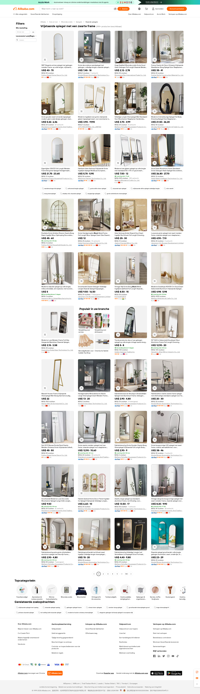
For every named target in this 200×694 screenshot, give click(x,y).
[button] (115, 8)
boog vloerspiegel (50, 193)
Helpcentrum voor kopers (128, 629)
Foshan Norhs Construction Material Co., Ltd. (167, 75)
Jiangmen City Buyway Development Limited (167, 243)
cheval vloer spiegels (95, 607)
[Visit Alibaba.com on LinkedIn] (159, 656)
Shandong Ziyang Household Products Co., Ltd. (57, 178)
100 (126, 574)
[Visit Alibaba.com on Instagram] (168, 656)
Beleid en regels (57, 653)
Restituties (123, 642)
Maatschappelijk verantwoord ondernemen (28, 639)
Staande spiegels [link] (92, 22)
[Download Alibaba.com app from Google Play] (174, 673)
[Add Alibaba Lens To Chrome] (55, 673)
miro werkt (169, 188)
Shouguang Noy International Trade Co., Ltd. (130, 75)
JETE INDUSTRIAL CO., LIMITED (89, 127)
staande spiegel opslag (52, 607)
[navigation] (26, 298)
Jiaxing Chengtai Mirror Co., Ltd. (126, 243)
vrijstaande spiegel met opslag (28, 607)
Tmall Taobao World (89, 683)
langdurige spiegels (94, 193)
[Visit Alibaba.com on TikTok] (177, 656)
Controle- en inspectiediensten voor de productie (66, 647)
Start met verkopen (160, 633)
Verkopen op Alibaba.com (162, 629)
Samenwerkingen (159, 646)
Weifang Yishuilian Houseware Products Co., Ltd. (131, 127)
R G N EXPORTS (120, 296)
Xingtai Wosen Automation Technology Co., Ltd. (94, 75)
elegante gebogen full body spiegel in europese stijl (116, 612)
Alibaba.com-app (141, 673)
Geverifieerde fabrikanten (94, 629)
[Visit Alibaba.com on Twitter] (163, 656)
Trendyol (125, 683)
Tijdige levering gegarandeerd (62, 638)
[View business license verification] (121, 690)
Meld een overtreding (127, 653)
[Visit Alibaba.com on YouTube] (173, 656)
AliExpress (67, 683)
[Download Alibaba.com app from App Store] (157, 673)
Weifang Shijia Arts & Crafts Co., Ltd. (164, 298)
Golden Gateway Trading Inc (125, 352)
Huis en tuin (53, 22)
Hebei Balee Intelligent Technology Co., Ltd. (166, 178)
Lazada (100, 683)
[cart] (147, 9)
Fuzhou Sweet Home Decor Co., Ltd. (54, 75)
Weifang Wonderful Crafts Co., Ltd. (127, 180)
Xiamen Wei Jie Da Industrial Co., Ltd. (54, 403)
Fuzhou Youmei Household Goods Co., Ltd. (56, 245)
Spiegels (79, 22)
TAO (118, 683)
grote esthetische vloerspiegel (117, 193)
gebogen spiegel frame (74, 607)
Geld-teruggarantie (58, 633)
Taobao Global (110, 683)
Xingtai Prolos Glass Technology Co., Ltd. (92, 403)
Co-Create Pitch (24, 633)
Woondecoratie (66, 22)
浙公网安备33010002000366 (138, 690)
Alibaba (43, 22)
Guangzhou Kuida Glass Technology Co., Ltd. (57, 350)
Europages (134, 683)
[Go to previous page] (94, 574)
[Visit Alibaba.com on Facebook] (154, 656)
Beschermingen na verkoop (62, 642)
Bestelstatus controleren (162, 638)
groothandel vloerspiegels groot (139, 607)
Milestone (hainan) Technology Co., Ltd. (92, 178)
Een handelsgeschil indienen (129, 638)
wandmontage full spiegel (52, 188)
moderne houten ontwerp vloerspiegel (80, 612)
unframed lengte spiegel (76, 188)
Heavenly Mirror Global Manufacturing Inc (56, 298)
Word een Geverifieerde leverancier (166, 642)
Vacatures (21, 644)
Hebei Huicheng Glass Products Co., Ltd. (92, 243)
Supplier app (109, 673)
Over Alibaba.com (24, 624)
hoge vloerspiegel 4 (162, 607)
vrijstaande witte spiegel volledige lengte (146, 188)
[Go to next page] (131, 574)
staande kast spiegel (119, 188)
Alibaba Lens (23, 673)
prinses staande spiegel (26, 612)
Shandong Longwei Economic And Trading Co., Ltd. (57, 127)
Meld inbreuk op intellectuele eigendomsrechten (129, 647)
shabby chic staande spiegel (71, 193)
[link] (197, 672)
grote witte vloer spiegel (98, 188)
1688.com (76, 683)
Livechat (122, 633)
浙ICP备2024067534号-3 (159, 690)
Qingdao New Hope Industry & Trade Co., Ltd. (167, 127)
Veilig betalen (56, 629)
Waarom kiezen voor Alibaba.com (29, 629)
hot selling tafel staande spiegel (51, 612)
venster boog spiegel (115, 607)
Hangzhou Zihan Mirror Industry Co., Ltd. (165, 352)
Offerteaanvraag (91, 633)
